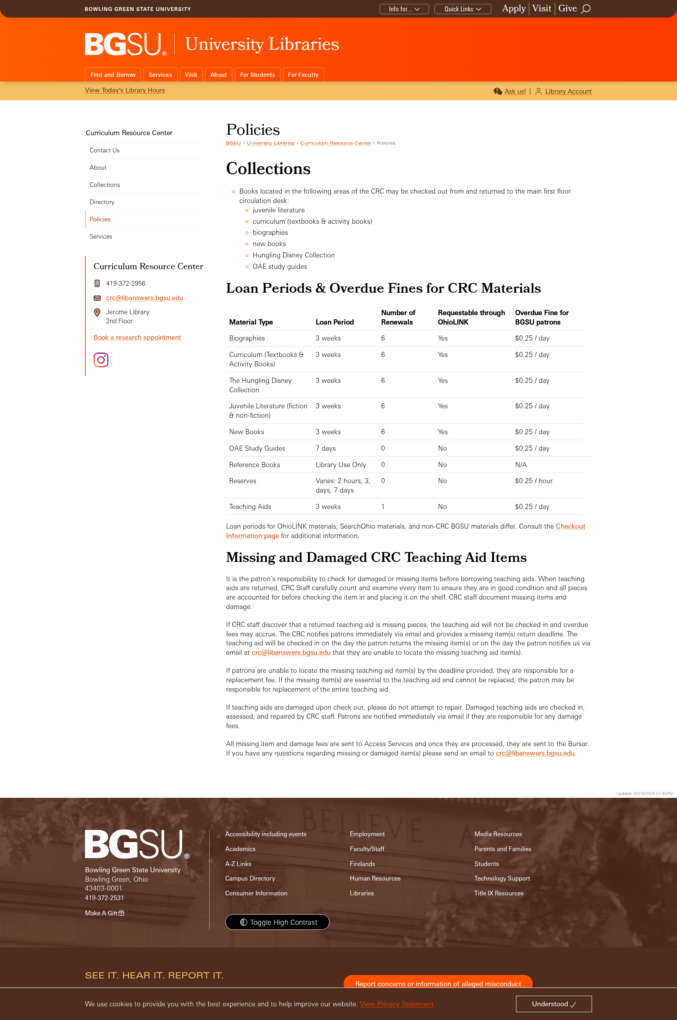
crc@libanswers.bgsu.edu (291, 652)
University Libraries (271, 143)
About (218, 74)
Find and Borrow (113, 74)
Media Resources (498, 834)
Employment (367, 834)
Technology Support (502, 878)
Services (160, 74)
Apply (514, 9)
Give (567, 9)
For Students (257, 74)
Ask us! (515, 91)
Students (486, 864)
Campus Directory (250, 878)
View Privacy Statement (397, 1004)
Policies (100, 219)
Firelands (362, 864)
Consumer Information (256, 893)
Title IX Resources (499, 893)
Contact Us (104, 150)
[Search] (586, 9)
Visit (542, 9)
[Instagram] (101, 359)
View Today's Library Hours (125, 90)
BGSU (233, 143)
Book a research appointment (137, 337)
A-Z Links (238, 864)
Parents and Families (503, 849)
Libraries (362, 893)
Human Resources (375, 878)
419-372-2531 (104, 898)
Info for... (400, 9)
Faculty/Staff (367, 849)
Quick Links (459, 9)
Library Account (568, 91)
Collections (105, 184)
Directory (102, 202)
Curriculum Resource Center (335, 143)
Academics (240, 849)
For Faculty (303, 74)
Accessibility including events (266, 834)
